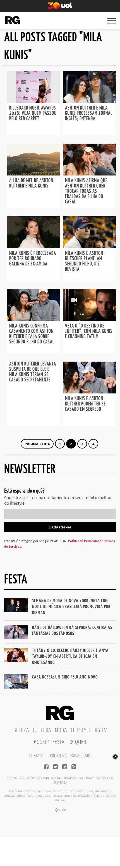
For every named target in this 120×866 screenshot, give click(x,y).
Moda (61, 730)
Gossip (41, 742)
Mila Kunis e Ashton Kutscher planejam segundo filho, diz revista (84, 261)
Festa (58, 742)
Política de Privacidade (84, 541)
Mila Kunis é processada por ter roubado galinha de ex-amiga (32, 259)
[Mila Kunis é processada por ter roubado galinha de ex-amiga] (33, 246)
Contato (36, 756)
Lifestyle (81, 730)
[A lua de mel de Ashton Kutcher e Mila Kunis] (33, 174)
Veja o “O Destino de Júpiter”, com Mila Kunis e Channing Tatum (88, 331)
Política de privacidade (70, 756)
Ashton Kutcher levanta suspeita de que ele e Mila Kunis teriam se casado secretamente (32, 372)
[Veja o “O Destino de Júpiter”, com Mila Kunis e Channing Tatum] (89, 319)
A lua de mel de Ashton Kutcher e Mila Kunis (31, 183)
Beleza (21, 730)
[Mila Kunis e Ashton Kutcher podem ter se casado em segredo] (89, 392)
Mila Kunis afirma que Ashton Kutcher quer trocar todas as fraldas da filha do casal (86, 191)
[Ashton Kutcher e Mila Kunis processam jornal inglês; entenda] (89, 101)
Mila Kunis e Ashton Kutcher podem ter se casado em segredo (85, 404)
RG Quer (77, 742)
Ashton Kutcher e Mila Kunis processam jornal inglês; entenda (88, 113)
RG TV (101, 730)
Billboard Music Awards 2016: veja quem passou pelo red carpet (33, 113)
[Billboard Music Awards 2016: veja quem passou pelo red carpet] (33, 101)
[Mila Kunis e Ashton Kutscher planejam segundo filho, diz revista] (89, 246)
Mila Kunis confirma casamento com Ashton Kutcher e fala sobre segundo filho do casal (31, 334)
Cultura (42, 730)
